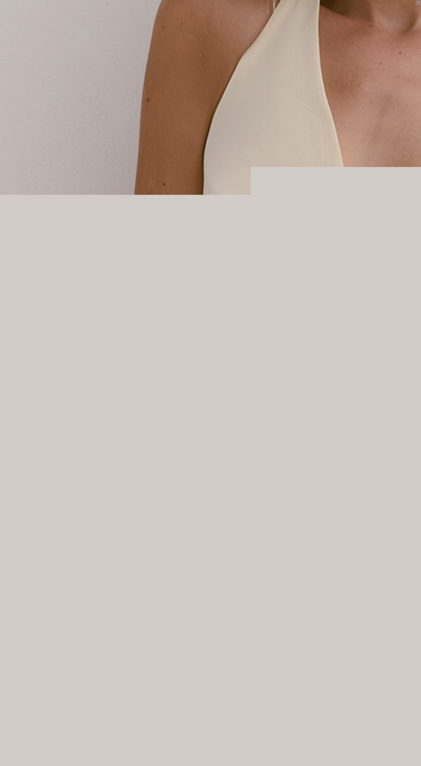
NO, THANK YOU (210, 392)
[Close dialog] (418, 3)
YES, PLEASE (210, 386)
